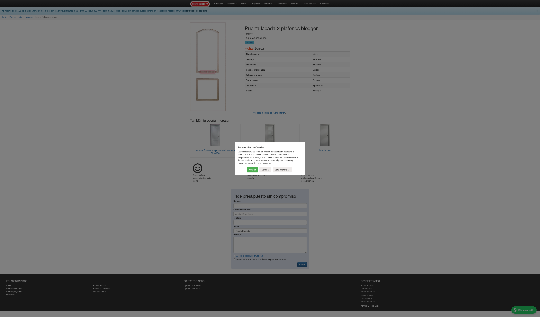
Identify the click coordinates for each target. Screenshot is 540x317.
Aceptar (252, 169)
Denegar (265, 169)
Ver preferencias (282, 169)
